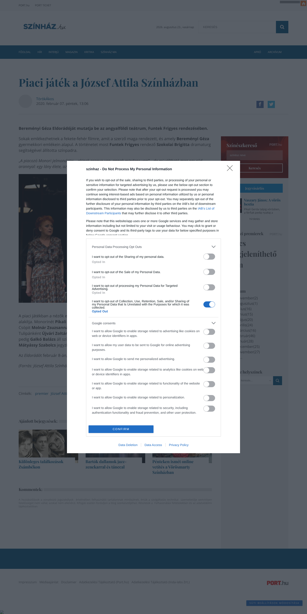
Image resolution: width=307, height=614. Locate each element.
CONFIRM (121, 429)
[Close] (231, 169)
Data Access (153, 445)
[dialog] (153, 307)
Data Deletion (128, 445)
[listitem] (153, 246)
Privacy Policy (179, 445)
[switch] (209, 257)
